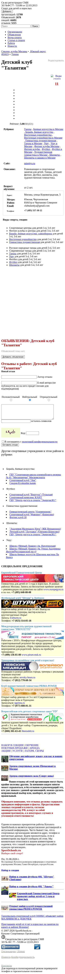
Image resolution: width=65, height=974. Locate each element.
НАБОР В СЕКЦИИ (12, 745)
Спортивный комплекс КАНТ (25, 497)
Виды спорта (15, 37)
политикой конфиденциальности (39, 441)
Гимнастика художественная (40, 140)
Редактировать (56, 60)
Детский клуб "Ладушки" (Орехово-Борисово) (34, 531)
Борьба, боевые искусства (39, 132)
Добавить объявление (13, 357)
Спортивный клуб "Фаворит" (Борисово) (31, 514)
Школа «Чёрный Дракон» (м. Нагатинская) (32, 546)
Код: (23, 433)
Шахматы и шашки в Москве (40, 157)
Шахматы (54, 155)
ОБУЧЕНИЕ (32, 745)
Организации (15, 31)
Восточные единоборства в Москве (43, 137)
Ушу (46, 143)
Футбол (46, 149)
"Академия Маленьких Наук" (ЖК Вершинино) (35, 528)
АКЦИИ (6, 751)
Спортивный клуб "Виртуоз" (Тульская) (31, 494)
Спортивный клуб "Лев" (22, 480)
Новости (12, 46)
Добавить (7, 11)
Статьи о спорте (16, 40)
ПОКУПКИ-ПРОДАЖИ (14, 748)
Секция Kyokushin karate (22, 483)
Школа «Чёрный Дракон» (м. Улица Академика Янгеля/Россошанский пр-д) (33, 550)
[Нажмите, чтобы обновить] (10, 432)
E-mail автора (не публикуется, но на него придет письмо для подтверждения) (28, 385)
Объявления (14, 34)
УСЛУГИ (17, 751)
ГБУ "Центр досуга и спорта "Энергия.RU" (32, 500)
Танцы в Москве (33, 143)
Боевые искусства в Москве (48, 129)
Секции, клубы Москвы (14, 51)
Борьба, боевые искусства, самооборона (30, 233)
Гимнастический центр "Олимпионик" (30, 511)
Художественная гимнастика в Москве (38, 153)
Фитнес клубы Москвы (46, 146)
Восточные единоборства (38, 135)
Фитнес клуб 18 (18, 517)
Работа (11, 43)
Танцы (15, 54)
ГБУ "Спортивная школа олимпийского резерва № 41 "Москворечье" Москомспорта (33, 476)
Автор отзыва (44, 376)
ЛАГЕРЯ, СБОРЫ (34, 751)
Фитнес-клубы (32, 149)
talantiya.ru (29, 163)
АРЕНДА (34, 748)
